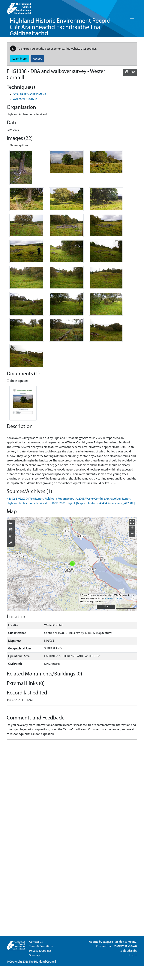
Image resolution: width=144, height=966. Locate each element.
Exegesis (108, 941)
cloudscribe (130, 950)
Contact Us (36, 941)
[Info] (10, 536)
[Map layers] (10, 523)
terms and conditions (113, 599)
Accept (37, 58)
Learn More (19, 58)
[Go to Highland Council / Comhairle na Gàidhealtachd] (19, 7)
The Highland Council (42, 961)
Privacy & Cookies (40, 950)
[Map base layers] (10, 529)
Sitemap (34, 955)
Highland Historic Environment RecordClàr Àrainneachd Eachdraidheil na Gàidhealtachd (60, 27)
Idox (121, 941)
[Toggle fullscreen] (132, 522)
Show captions (18, 145)
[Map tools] (10, 543)
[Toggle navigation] (132, 18)
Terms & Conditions (41, 946)
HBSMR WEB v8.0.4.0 (124, 946)
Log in (133, 955)
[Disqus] (72, 790)
